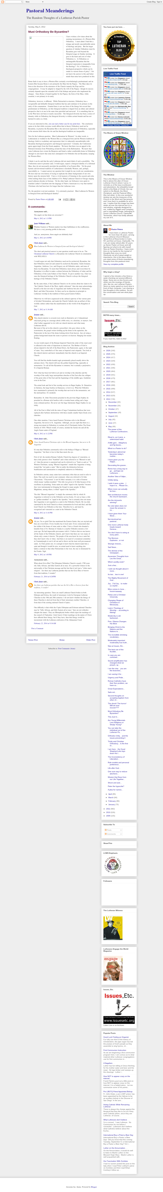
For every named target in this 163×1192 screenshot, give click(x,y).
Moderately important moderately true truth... (118, 641)
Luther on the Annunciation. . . (115, 1148)
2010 (108, 812)
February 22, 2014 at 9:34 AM (45, 623)
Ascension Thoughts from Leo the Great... (118, 557)
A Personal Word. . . (111, 114)
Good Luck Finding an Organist (116, 1037)
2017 (108, 382)
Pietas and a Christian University (117, 596)
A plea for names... (115, 790)
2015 (108, 389)
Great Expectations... (116, 689)
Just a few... (112, 565)
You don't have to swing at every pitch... (118, 534)
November (112, 406)
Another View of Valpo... (117, 476)
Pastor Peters (117, 229)
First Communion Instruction (114, 1050)
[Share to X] (69, 199)
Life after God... (114, 768)
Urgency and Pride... (116, 678)
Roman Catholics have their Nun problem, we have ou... (118, 683)
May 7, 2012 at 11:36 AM (43, 309)
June (110, 423)
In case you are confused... (114, 656)
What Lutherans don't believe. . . (116, 1120)
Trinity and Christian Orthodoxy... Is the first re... (118, 743)
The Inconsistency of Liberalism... (116, 758)
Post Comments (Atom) (66, 648)
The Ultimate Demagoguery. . (114, 123)
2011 (108, 809)
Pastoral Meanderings (50, 10)
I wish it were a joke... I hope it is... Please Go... (118, 484)
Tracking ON (124, 125)
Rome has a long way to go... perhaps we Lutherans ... (117, 471)
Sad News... (113, 547)
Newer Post (33, 639)
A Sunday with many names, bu (114, 93)
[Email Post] (59, 199)
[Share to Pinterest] (74, 199)
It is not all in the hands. (112, 103)
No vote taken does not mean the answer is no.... (117, 508)
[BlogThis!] (66, 199)
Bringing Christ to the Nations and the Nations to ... (116, 629)
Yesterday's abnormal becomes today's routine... (116, 454)
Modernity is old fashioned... (114, 617)
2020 (108, 371)
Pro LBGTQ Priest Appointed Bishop (117, 1092)
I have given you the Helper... (116, 461)
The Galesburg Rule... (111, 84)
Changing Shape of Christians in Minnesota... (115, 602)
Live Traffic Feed (118, 74)
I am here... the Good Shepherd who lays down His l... (116, 751)
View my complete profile (113, 264)
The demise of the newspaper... (115, 552)
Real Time (117, 125)
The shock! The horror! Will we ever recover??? (117, 705)
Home (62, 639)
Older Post (90, 639)
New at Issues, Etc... (116, 646)
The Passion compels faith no (114, 88)
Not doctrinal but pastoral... (114, 520)
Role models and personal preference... (118, 763)
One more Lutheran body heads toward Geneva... (118, 527)
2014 (108, 392)
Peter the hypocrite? (116, 786)
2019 (108, 375)
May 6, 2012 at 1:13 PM (42, 218)
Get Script (110, 125)
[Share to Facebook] (71, 199)
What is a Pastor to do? (117, 448)
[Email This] (64, 199)
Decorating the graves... (117, 465)
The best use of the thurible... (116, 651)
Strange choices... (115, 544)
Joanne (36, 314)
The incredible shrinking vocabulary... (117, 636)
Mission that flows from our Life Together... (117, 778)
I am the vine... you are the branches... (117, 669)
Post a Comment (37, 628)
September (113, 412)
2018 (108, 378)
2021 (108, 368)
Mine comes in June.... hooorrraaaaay (117, 590)
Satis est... (112, 692)
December (112, 402)
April (110, 794)
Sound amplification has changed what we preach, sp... (117, 663)
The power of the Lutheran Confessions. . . (118, 431)
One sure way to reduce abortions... (117, 773)
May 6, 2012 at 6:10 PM (42, 237)
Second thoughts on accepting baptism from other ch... (118, 698)
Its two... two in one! (116, 574)
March (111, 797)
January (111, 804)
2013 (108, 396)
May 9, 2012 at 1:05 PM (42, 554)
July (110, 419)
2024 (108, 357)
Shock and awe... (115, 783)
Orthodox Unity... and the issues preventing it (118, 737)
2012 (108, 399)
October (111, 409)
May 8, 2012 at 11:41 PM (43, 512)
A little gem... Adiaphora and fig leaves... (117, 444)
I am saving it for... (115, 674)
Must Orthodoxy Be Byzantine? (115, 712)
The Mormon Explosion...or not (116, 539)
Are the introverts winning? (115, 501)
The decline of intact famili (113, 80)
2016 (108, 385)
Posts (108, 830)
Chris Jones (38, 243)
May (110, 426)
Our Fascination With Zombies (115, 1161)
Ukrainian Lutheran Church (44, 253)
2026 (108, 351)
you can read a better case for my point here (64, 123)
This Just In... (113, 717)
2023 (108, 361)
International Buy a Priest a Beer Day (118, 1135)
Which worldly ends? (116, 562)
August (111, 416)
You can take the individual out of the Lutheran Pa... (116, 730)
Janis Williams (39, 223)
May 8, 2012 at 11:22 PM (43, 433)
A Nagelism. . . (109, 1063)
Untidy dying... (113, 480)
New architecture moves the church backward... (118, 496)
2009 (108, 816)
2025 (108, 354)
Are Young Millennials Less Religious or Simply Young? (116, 722)
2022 (108, 364)
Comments (111, 834)
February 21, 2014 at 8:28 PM (45, 576)
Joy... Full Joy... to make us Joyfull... (117, 585)
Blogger (94, 1187)
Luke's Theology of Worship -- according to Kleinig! (118, 610)
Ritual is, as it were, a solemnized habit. (116, 438)
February (112, 801)
